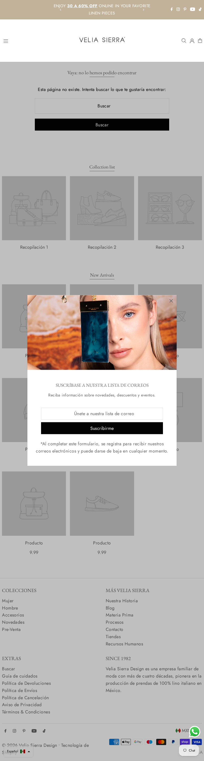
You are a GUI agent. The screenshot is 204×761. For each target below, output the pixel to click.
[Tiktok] (200, 9)
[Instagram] (178, 9)
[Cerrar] (171, 300)
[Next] (143, 9)
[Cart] (200, 40)
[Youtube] (192, 9)
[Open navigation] (37, 40)
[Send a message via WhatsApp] (195, 732)
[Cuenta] (192, 41)
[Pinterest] (185, 9)
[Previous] (60, 9)
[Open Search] (184, 40)
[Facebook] (172, 9)
